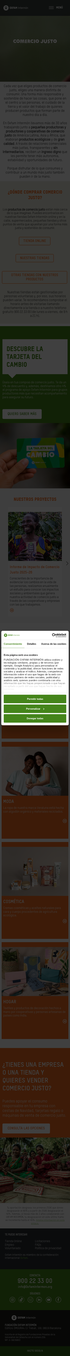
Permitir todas (35, 699)
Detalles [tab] (31, 643)
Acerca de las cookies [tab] (53, 643)
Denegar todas (35, 718)
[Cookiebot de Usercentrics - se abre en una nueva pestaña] (52, 635)
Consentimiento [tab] (13, 643)
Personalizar (33, 708)
